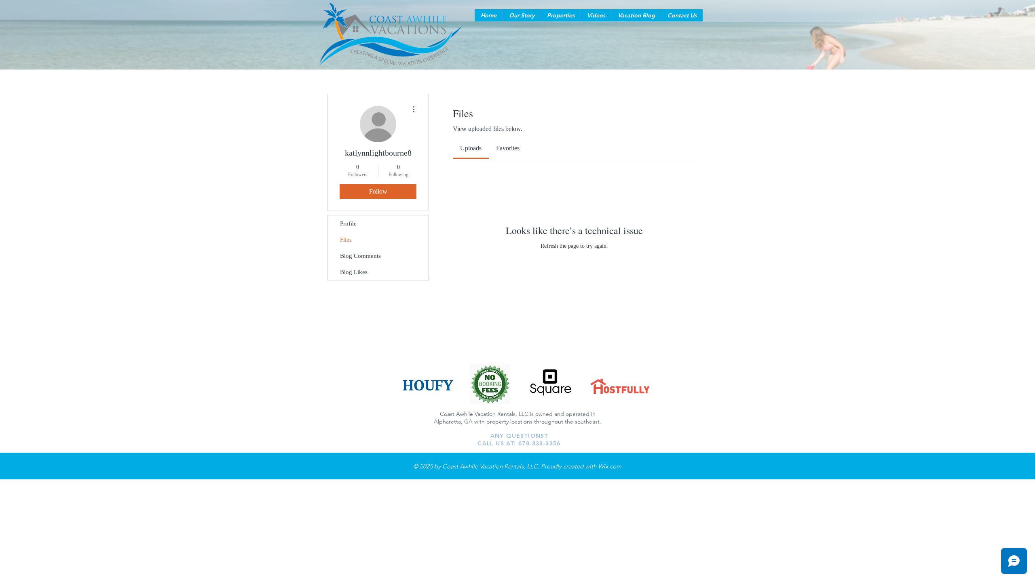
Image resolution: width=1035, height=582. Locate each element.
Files (346, 239)
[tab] (471, 148)
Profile (348, 223)
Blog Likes (354, 272)
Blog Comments (360, 256)
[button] (522, 15)
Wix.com (609, 466)
